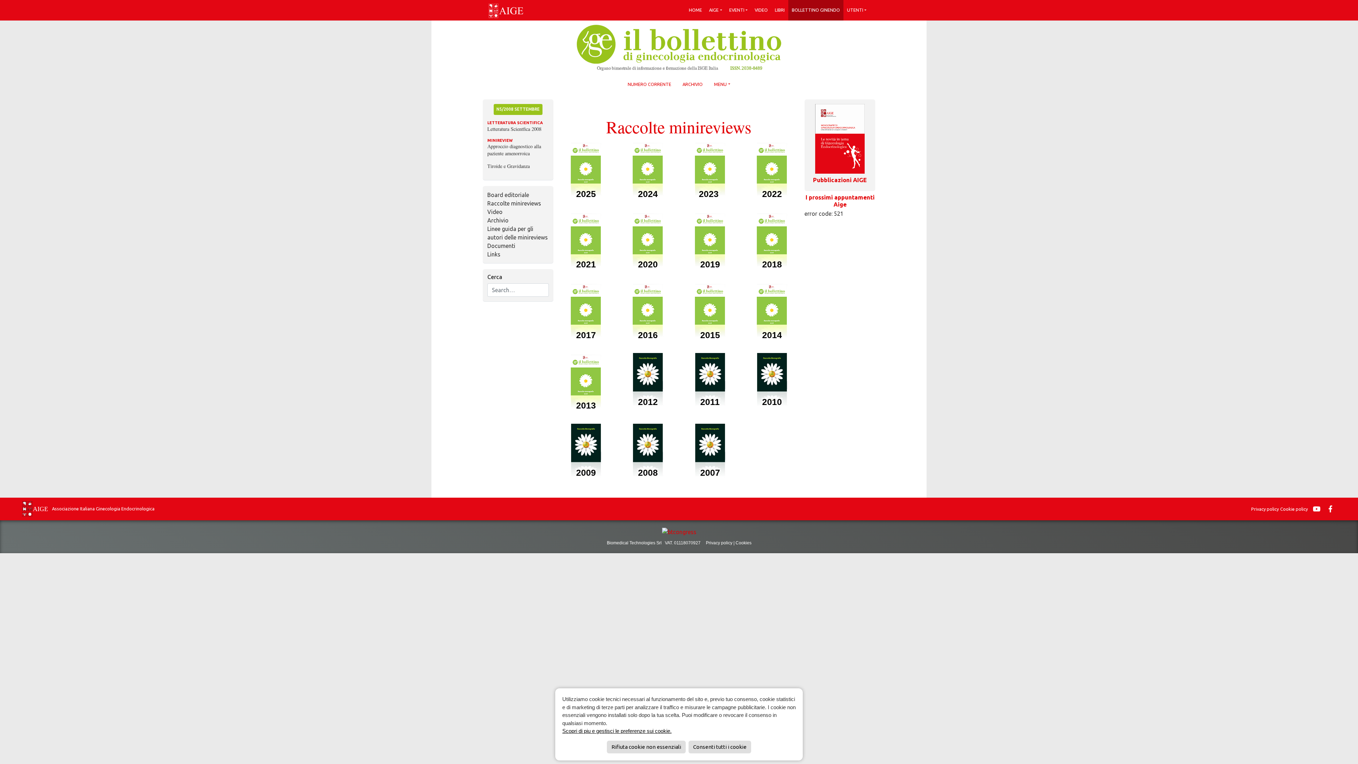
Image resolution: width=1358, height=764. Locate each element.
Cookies (743, 542)
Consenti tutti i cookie (720, 747)
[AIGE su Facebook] (1332, 509)
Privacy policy (1265, 509)
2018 (772, 264)
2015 (710, 335)
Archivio (693, 84)
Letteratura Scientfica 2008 (514, 129)
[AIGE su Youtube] (1318, 509)
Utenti (855, 9)
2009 (586, 473)
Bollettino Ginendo (816, 9)
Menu (720, 84)
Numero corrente (649, 84)
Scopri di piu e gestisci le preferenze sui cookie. (617, 731)
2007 (710, 473)
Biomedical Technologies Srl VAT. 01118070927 (656, 542)
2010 (772, 402)
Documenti (501, 246)
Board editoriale (508, 195)
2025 (586, 194)
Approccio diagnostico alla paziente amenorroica (514, 150)
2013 (586, 405)
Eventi (736, 9)
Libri (780, 9)
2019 (710, 264)
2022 (772, 194)
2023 (710, 194)
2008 (648, 473)
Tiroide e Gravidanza (508, 166)
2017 (586, 335)
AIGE (714, 9)
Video (761, 9)
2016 (648, 335)
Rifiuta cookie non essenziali (646, 747)
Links (493, 254)
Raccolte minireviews (514, 203)
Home (695, 9)
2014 (772, 335)
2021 (586, 264)
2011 (710, 402)
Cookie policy (1294, 509)
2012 (648, 402)
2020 (648, 264)
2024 (648, 194)
